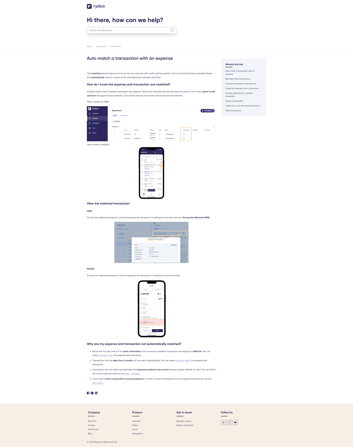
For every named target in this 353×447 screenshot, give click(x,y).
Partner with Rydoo (185, 425)
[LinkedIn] (96, 393)
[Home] (96, 8)
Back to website (257, 7)
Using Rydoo (101, 46)
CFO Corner (93, 429)
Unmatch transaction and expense (240, 83)
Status (135, 425)
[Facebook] (88, 393)
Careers (91, 425)
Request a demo (183, 421)
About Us (92, 421)
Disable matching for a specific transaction (239, 95)
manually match (106, 355)
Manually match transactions (238, 79)
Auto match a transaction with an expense (240, 72)
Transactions (115, 46)
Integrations (137, 433)
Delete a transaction (234, 101)
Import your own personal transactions (242, 105)
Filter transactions (233, 110)
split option (97, 383)
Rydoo (89, 46)
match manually (132, 373)
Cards (135, 429)
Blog (90, 433)
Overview (136, 421)
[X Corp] (92, 393)
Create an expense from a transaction (242, 88)
